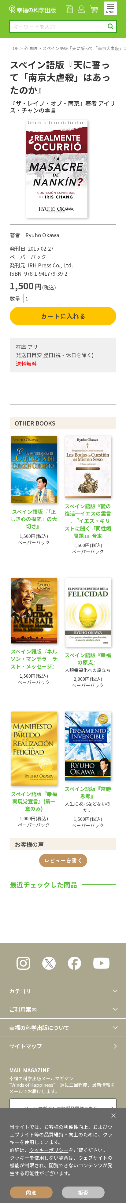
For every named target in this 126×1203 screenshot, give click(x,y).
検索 (110, 26)
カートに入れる (63, 316)
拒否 (83, 1192)
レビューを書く (63, 860)
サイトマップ (25, 1046)
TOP (14, 48)
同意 (31, 1192)
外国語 (30, 48)
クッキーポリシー (49, 1150)
